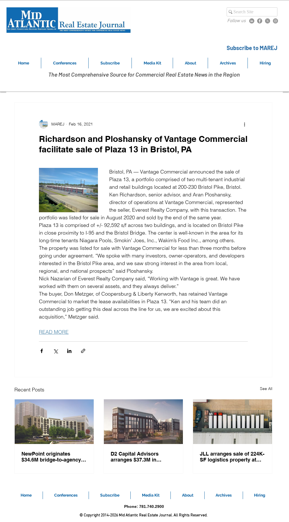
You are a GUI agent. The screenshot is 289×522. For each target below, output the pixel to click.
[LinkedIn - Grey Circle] (251, 20)
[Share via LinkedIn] (69, 351)
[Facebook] (259, 20)
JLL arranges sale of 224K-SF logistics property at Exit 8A (232, 457)
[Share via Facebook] (41, 351)
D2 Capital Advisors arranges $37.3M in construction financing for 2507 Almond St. (142, 457)
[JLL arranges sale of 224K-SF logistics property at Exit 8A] (232, 421)
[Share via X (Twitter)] (55, 351)
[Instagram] (275, 20)
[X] (267, 20)
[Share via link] (83, 351)
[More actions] (244, 124)
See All (266, 388)
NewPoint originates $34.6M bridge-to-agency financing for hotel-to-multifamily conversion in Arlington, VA (52, 457)
